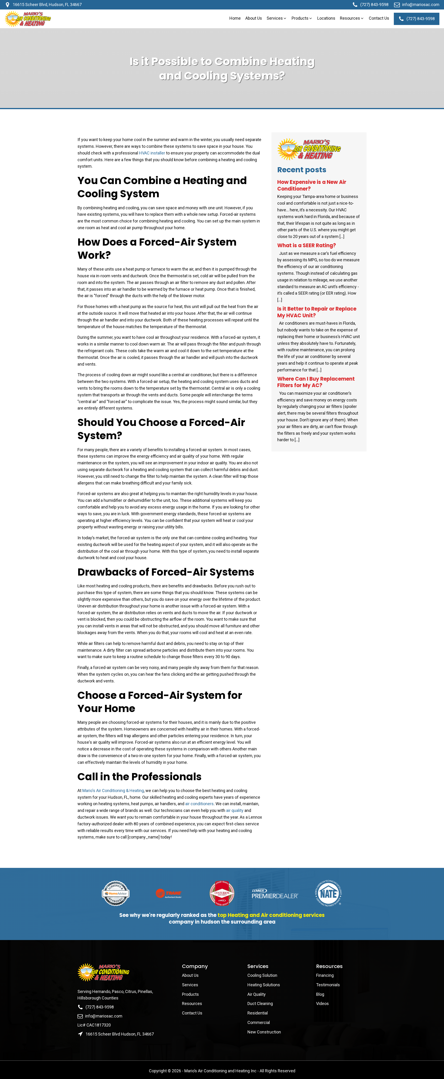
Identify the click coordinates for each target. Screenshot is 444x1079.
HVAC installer (152, 153)
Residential (257, 1013)
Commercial (258, 1022)
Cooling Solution (262, 975)
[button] (276, 18)
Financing (325, 975)
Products (190, 994)
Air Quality (256, 994)
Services (190, 984)
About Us (191, 975)
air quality (235, 810)
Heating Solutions (263, 984)
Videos (322, 1003)
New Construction (264, 1032)
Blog (320, 994)
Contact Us (192, 1013)
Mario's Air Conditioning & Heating (113, 790)
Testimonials (328, 984)
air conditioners (199, 803)
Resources (192, 1003)
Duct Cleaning (260, 1003)
